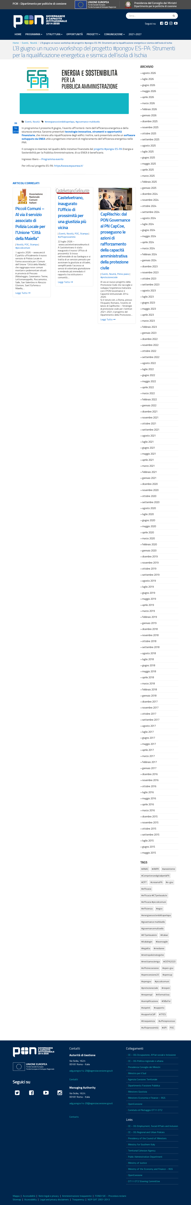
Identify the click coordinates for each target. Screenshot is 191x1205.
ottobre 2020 (149, 496)
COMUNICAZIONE (113, 34)
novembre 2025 (150, 127)
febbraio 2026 (149, 109)
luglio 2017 (148, 732)
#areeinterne (168, 869)
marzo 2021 (148, 466)
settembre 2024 (150, 212)
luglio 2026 (148, 79)
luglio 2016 (148, 792)
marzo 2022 (148, 393)
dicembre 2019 (150, 556)
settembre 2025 (150, 139)
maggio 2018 (149, 671)
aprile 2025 (148, 169)
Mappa (16, 1196)
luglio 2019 (148, 587)
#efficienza (147, 908)
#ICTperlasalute (149, 935)
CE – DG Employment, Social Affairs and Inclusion (153, 1126)
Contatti (73, 1079)
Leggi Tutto (21, 293)
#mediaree (159, 948)
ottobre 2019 (149, 568)
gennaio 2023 (149, 333)
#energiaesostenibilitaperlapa (59, 121)
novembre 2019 (150, 562)
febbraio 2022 (149, 399)
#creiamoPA (156, 882)
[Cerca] (174, 16)
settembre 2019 (150, 575)
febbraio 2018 (149, 689)
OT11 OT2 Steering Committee (144, 1181)
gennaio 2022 (149, 405)
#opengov (146, 981)
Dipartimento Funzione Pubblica (144, 1085)
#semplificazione (149, 1001)
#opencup (167, 974)
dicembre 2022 (150, 339)
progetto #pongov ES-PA (108, 149)
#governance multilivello (88, 121)
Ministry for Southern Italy (141, 1144)
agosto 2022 (149, 363)
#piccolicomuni (22, 248)
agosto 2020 (149, 508)
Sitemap (17, 1199)
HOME (18, 34)
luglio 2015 (148, 840)
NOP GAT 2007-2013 (99, 1199)
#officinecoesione (150, 968)
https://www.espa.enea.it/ (68, 166)
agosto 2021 (149, 435)
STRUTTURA (53, 34)
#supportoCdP (148, 1014)
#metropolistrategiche (152, 955)
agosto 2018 (149, 653)
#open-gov (167, 968)
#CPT (144, 882)
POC (26, 244)
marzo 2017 (148, 756)
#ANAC (144, 869)
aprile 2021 (148, 460)
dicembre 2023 (150, 266)
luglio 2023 (148, 296)
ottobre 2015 (149, 828)
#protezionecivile (109, 277)
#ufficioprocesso (166, 1021)
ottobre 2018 (149, 641)
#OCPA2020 (169, 961)
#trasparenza (148, 1021)
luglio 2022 (148, 369)
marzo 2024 (148, 248)
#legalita (145, 948)
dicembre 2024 (150, 194)
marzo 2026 (148, 103)
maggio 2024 (149, 236)
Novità (36, 121)
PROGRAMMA (32, 34)
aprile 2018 (148, 677)
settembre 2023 (150, 284)
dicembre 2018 (150, 629)
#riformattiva (162, 994)
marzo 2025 (148, 176)
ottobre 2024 (149, 206)
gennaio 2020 (149, 550)
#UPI (164, 1027)
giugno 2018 (148, 665)
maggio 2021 (149, 454)
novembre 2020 (150, 490)
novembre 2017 (150, 707)
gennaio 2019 (149, 623)
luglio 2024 (148, 224)
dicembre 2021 (150, 411)
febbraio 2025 (149, 182)
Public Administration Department (145, 1156)
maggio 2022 (149, 381)
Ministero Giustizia (137, 1091)
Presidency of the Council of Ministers (147, 1138)
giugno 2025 (148, 157)
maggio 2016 (149, 798)
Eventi (28, 121)
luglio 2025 (148, 151)
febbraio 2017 (149, 762)
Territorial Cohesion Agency (141, 1150)
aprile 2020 (148, 532)
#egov (159, 908)
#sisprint (145, 1007)
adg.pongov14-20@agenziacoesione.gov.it (91, 1070)
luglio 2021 (148, 442)
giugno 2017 (148, 738)
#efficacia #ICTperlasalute (154, 895)
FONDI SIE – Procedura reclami (110, 1196)
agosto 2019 (149, 581)
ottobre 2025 (149, 133)
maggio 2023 (149, 309)
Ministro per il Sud (137, 1073)
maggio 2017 (149, 744)
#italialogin (146, 941)
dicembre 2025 (150, 121)
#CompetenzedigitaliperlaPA (155, 875)
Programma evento (52, 159)
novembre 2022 (150, 345)
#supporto (159, 1007)
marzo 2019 (148, 611)
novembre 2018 (150, 635)
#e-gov (169, 882)
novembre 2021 (150, 417)
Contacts (74, 1117)
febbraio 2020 (149, 544)
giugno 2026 (148, 85)
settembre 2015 (150, 834)
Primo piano (123, 274)
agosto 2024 (149, 218)
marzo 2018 (148, 683)
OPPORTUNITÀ (74, 34)
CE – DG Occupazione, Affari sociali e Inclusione (152, 1055)
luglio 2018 (148, 659)
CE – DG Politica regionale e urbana (145, 1061)
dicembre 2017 (150, 701)
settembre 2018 (150, 647)
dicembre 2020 (150, 484)
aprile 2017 (148, 750)
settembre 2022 (150, 357)
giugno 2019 (148, 593)
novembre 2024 (150, 200)
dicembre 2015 (150, 816)
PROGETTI (92, 34)
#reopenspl (146, 994)
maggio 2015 (149, 852)
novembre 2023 (150, 272)
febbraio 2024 (149, 254)
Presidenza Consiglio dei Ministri (144, 1067)
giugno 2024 (148, 230)
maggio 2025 (149, 163)
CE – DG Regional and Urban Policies (146, 1132)
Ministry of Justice (137, 1163)
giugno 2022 (148, 375)
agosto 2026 (149, 73)
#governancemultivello (152, 928)
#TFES (162, 1014)
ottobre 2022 (149, 351)
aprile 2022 (148, 387)
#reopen (166, 988)
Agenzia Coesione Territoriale (142, 1079)
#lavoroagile (162, 941)
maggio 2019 (149, 599)
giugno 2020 (148, 520)
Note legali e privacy (48, 1196)
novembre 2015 (150, 822)
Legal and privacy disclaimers (54, 1199)
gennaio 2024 (149, 260)
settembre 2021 (150, 429)
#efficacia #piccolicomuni (153, 902)
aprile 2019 (148, 605)
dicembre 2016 (150, 774)
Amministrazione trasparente (77, 1196)
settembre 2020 (150, 502)
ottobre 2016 (149, 786)
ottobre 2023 (149, 278)
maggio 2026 (149, 91)
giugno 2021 (148, 448)
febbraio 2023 (149, 327)
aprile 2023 (148, 315)
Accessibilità (29, 1196)
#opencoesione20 (150, 974)
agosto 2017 (149, 726)
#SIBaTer (166, 1001)
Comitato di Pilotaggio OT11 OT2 (145, 1110)
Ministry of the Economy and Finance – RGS (150, 1169)
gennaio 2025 (149, 188)
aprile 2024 (148, 242)
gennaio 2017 (149, 768)
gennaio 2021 (149, 478)
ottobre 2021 (149, 423)
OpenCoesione (135, 1104)
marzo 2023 (148, 321)
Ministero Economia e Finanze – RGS (146, 1098)
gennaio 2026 (149, 115)
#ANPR (155, 869)
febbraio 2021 (149, 472)
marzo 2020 (148, 538)
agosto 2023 (149, 290)
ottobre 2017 (149, 714)
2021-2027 (135, 34)
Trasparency (78, 1199)
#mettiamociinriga (150, 961)
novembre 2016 (150, 780)
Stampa (34, 244)
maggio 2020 (149, 526)
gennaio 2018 (149, 695)
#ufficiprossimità (66, 237)
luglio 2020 (148, 514)
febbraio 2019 (149, 617)
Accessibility (30, 1199)
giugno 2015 (148, 847)
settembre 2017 (150, 720)
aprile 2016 (148, 804)
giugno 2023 (148, 302)
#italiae (164, 935)
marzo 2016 (148, 810)
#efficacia (146, 889)
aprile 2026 (148, 97)
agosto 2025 (149, 145)
